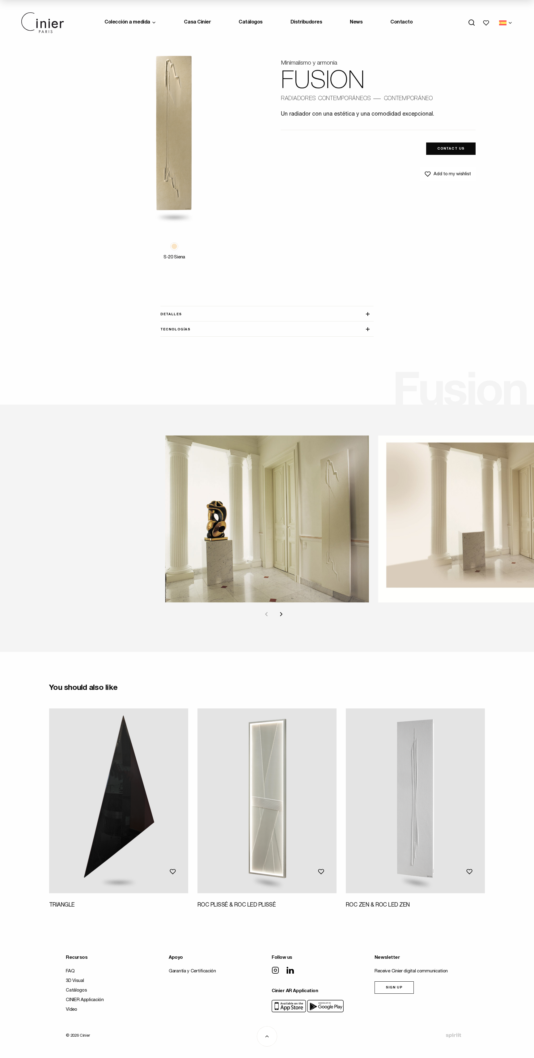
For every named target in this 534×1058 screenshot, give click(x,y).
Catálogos (251, 22)
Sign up (394, 987)
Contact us (450, 149)
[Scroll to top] (267, 1036)
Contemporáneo (408, 99)
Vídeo (71, 1009)
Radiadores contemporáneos (326, 99)
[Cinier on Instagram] (275, 971)
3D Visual (75, 981)
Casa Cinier (197, 22)
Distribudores (306, 22)
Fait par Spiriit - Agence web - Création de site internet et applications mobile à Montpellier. (453, 1035)
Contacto (401, 22)
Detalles (171, 314)
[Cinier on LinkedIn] (290, 971)
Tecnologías (175, 329)
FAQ (70, 971)
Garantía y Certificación (192, 971)
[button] (174, 246)
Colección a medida (127, 22)
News (356, 22)
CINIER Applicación (85, 1000)
